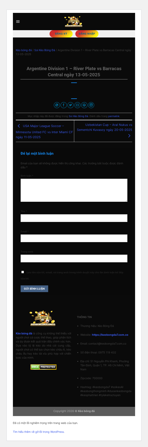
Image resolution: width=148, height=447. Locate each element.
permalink (113, 116)
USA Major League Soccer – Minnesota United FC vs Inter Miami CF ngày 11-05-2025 (44, 131)
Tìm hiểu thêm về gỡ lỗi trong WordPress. (39, 431)
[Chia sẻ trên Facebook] (64, 105)
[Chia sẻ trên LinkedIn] (91, 105)
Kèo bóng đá (24, 50)
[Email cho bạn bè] (77, 105)
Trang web (27, 251)
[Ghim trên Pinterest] (84, 105)
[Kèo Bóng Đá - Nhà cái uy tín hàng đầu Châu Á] (74, 21)
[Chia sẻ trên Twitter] (70, 105)
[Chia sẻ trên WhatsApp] (57, 105)
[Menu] (18, 21)
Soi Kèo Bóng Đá (44, 50)
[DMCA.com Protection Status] (43, 366)
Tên (24, 211)
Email (25, 231)
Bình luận (27, 175)
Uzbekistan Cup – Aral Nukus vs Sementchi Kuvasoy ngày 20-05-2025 (104, 127)
